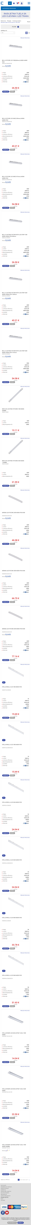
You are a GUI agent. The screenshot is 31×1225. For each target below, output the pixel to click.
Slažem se (20, 1222)
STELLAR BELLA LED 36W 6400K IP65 (12, 860)
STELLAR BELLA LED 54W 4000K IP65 (12, 917)
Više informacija (12, 1222)
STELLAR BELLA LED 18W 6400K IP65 (12, 744)
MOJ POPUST (14, 3)
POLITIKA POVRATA (5, 1192)
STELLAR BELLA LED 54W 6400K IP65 (12, 975)
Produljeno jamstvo (6, 1191)
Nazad (28, 21)
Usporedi (12, 91)
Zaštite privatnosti (5, 1195)
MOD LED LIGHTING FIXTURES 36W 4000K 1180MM (13, 461)
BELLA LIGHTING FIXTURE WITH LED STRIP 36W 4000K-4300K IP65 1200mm (14, 293)
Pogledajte (5, 91)
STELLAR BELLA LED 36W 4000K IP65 (12, 802)
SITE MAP (3, 1200)
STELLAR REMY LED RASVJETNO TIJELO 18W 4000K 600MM (14, 1145)
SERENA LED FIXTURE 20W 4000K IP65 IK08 (13, 512)
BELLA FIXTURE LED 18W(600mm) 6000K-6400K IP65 (14, 61)
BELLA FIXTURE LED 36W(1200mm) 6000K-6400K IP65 (13, 119)
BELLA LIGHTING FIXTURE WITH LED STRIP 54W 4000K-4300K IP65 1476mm (14, 351)
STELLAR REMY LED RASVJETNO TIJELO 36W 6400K (14, 1089)
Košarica (17, 3)
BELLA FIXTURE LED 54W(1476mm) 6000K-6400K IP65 (13, 177)
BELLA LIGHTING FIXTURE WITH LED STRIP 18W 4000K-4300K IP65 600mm (14, 235)
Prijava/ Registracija (21, 3)
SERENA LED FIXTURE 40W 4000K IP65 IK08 (13, 570)
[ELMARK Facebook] (3, 1213)
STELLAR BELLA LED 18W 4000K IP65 (12, 687)
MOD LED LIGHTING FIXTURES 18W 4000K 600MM (13, 409)
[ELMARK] (2, 3)
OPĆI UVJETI (3, 1185)
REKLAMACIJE (4, 1194)
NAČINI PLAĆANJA (5, 1188)
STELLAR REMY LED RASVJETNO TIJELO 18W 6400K (14, 1033)
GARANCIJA (3, 1189)
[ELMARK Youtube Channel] (7, 1213)
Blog (2, 1198)
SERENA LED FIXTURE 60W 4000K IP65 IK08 (13, 628)
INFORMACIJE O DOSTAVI (6, 1186)
